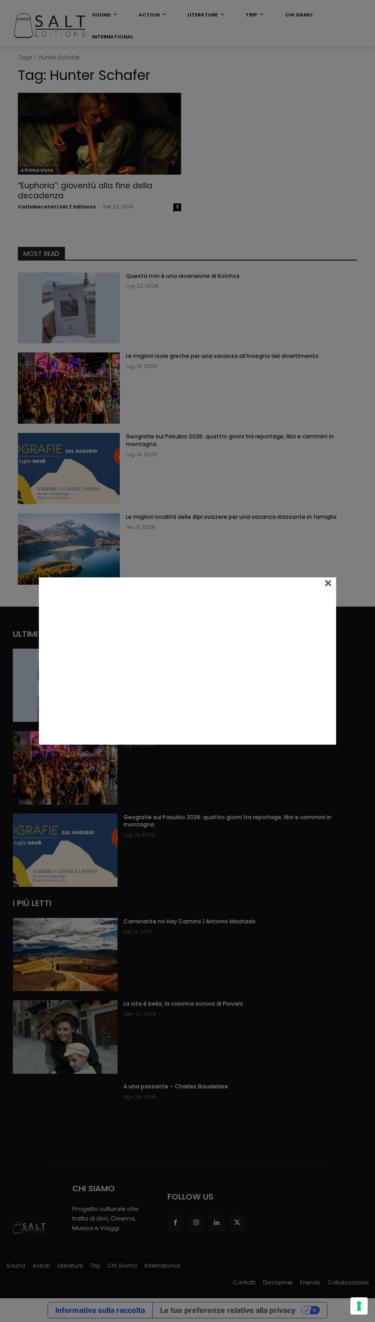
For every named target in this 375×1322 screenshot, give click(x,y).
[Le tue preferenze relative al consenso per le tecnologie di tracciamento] (359, 1306)
